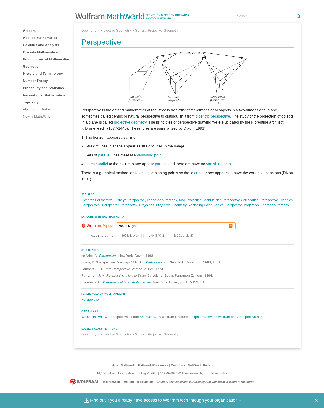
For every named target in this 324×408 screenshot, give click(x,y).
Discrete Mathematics (40, 52)
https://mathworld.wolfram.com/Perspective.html (227, 317)
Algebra (29, 30)
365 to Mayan (130, 235)
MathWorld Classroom (153, 365)
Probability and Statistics (43, 88)
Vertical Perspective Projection (236, 205)
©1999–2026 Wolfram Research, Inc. (184, 373)
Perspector (110, 205)
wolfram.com (112, 382)
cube (198, 173)
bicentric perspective (212, 116)
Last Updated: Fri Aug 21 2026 (137, 373)
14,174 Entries (106, 373)
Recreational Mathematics (44, 95)
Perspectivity (90, 205)
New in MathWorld (37, 116)
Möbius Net (212, 200)
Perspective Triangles (276, 200)
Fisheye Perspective (130, 200)
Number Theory (35, 81)
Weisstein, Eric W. (94, 317)
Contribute (178, 365)
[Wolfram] (85, 382)
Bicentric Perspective (97, 200)
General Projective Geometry (157, 30)
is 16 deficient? (184, 235)
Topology (30, 102)
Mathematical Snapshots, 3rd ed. (127, 282)
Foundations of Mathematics (46, 59)
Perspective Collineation (240, 200)
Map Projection (190, 200)
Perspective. (108, 255)
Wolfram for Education (138, 382)
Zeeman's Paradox (275, 205)
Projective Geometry (115, 30)
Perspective (90, 299)
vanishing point (149, 155)
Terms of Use (218, 373)
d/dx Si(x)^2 (156, 235)
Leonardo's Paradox (162, 200)
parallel (104, 155)
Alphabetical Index (37, 109)
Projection (146, 205)
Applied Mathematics (40, 38)
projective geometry (130, 122)
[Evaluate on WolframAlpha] (230, 226)
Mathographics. (157, 262)
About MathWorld (123, 365)
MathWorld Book (199, 365)
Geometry (31, 66)
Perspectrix (128, 205)
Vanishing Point (200, 205)
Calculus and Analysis (41, 45)
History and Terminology (43, 73)
